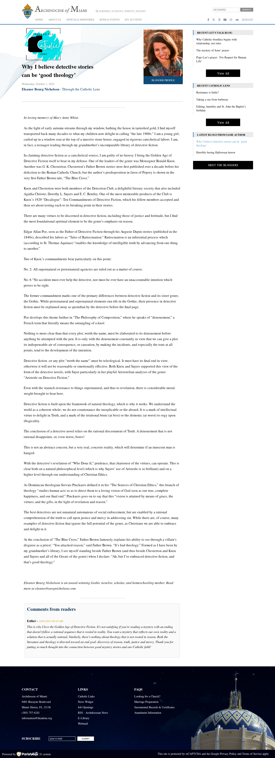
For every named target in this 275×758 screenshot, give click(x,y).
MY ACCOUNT (133, 19)
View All (223, 73)
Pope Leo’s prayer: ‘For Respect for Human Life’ (221, 59)
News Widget (85, 702)
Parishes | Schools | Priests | (116, 11)
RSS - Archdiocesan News (93, 713)
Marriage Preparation (146, 702)
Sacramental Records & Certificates (154, 707)
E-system (45, 754)
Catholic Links (86, 696)
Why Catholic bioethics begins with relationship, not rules (216, 41)
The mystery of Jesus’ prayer (212, 50)
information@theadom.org (37, 718)
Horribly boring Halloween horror (215, 152)
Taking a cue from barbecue (212, 99)
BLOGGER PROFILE (163, 80)
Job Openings (85, 707)
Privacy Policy (228, 754)
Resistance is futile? (207, 92)
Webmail (83, 723)
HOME (39, 19)
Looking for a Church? (147, 696)
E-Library (83, 718)
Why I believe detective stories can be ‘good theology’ (221, 143)
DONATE (247, 20)
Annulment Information (147, 713)
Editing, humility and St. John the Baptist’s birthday (221, 108)
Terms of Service (252, 754)
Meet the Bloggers (223, 165)
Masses (141, 11)
